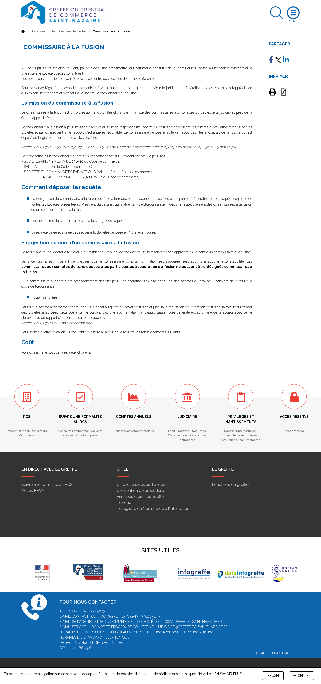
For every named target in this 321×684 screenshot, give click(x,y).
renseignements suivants (160, 332)
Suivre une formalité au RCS (47, 484)
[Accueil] (23, 31)
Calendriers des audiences (141, 484)
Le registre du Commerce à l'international (155, 508)
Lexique (124, 502)
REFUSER (272, 676)
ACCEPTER (302, 676)
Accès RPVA (32, 490)
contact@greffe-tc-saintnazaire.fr (126, 616)
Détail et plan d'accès (275, 653)
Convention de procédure (140, 490)
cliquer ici (84, 352)
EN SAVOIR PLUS (228, 674)
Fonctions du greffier (231, 484)
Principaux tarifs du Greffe (140, 496)
